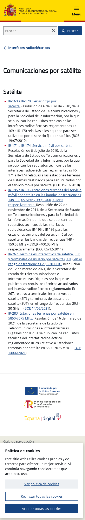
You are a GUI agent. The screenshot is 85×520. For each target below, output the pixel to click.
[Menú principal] (77, 10)
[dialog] (41, 480)
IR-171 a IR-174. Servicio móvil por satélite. (40, 145)
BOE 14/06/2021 (37, 308)
